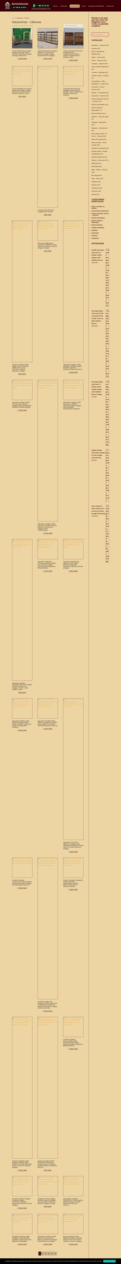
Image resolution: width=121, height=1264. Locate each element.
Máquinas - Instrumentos (100, 128)
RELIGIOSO (95, 166)
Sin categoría (96, 175)
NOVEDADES (75, 6)
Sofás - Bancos (96, 178)
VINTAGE (94, 191)
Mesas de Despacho (98, 139)
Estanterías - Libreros (98, 96)
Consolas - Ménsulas (98, 72)
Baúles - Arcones (97, 57)
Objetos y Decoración (98, 160)
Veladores (95, 185)
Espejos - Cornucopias (98, 93)
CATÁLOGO (63, 6)
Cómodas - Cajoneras (98, 63)
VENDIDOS (95, 188)
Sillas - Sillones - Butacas (99, 170)
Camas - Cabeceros (98, 60)
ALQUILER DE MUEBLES (96, 6)
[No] (119, 1261)
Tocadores (95, 182)
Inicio (13, 18)
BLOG (84, 6)
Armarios (94, 48)
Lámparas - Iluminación (99, 122)
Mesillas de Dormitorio (99, 148)
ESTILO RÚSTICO (97, 113)
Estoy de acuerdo (109, 1261)
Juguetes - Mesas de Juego (100, 116)
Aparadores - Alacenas (98, 45)
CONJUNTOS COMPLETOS (100, 67)
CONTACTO (110, 6)
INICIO (55, 6)
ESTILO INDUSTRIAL (98, 104)
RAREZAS (94, 163)
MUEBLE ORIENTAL (98, 157)
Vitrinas (94, 194)
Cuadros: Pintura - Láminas (100, 75)
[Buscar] (107, 34)
